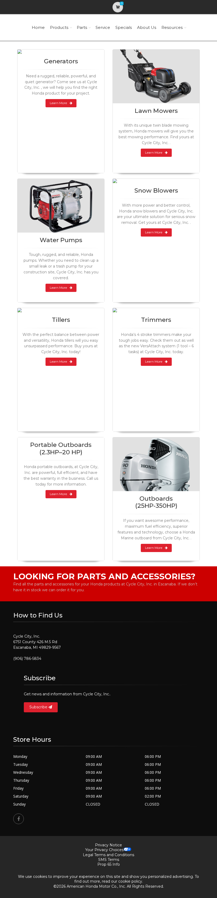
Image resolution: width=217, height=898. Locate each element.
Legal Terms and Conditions (108, 854)
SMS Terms (108, 859)
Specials (123, 27)
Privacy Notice (108, 845)
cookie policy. (130, 881)
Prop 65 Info (108, 864)
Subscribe (38, 707)
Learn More (58, 103)
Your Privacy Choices (104, 849)
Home (38, 27)
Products (59, 27)
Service (103, 27)
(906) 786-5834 (27, 658)
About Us (146, 27)
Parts (82, 27)
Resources (172, 27)
